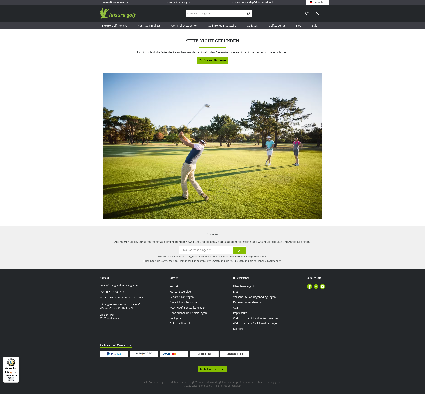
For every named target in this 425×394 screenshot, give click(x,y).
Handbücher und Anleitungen (188, 313)
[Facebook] (309, 286)
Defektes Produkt (180, 323)
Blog (236, 291)
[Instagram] (316, 286)
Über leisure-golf (243, 286)
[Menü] (17, 359)
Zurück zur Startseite (212, 60)
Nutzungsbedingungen (255, 256)
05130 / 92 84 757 (112, 292)
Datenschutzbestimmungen (176, 260)
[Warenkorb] (324, 12)
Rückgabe (176, 318)
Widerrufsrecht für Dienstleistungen (255, 323)
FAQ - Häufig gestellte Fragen (188, 307)
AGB (232, 260)
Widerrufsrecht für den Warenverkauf (256, 318)
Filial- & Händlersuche (183, 302)
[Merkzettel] (307, 13)
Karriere (238, 329)
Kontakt (174, 286)
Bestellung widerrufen (212, 369)
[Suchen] (248, 13)
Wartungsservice (180, 291)
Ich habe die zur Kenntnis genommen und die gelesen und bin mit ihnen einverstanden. (214, 260)
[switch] (11, 379)
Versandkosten (203, 382)
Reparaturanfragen (182, 297)
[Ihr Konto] (317, 13)
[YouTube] (322, 286)
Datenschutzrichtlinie (228, 256)
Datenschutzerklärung (247, 302)
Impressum (240, 313)
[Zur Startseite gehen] (118, 13)
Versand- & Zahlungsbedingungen (254, 297)
